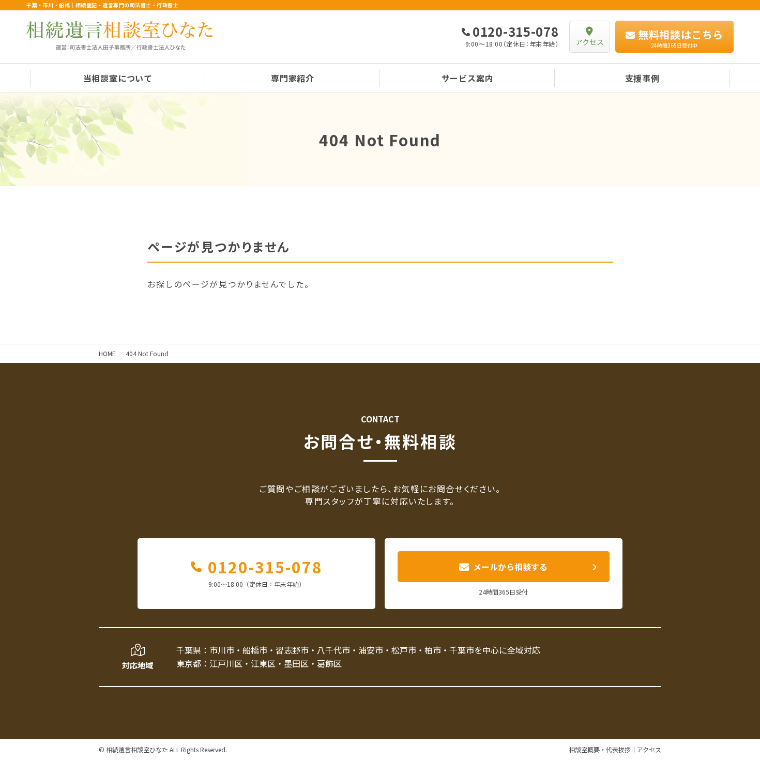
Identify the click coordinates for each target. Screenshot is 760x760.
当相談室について (118, 78)
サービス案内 (468, 78)
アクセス (649, 749)
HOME (107, 353)
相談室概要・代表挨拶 (600, 749)
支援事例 (642, 78)
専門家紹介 (292, 78)
